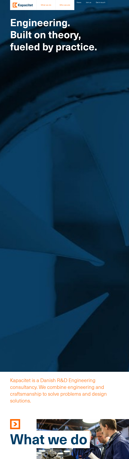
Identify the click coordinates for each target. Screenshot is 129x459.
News (79, 2)
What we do (46, 5)
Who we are (65, 5)
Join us (88, 2)
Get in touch (100, 2)
